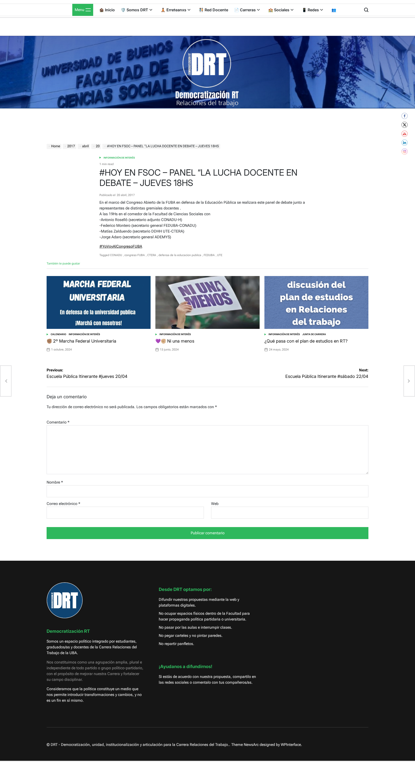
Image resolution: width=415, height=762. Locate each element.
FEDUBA (209, 255)
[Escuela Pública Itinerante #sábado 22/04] (409, 381)
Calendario (58, 334)
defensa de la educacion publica (180, 255)
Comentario (58, 422)
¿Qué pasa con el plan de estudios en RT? (306, 341)
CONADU (116, 255)
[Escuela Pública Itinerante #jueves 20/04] (6, 381)
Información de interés (119, 157)
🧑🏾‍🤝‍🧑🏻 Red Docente (213, 9)
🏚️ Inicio (107, 9)
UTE (219, 255)
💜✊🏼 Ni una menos (174, 341)
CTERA (151, 255)
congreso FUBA (134, 255)
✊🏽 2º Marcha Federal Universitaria (81, 341)
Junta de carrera (314, 334)
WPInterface (291, 744)
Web (215, 503)
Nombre (55, 482)
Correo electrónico (63, 503)
